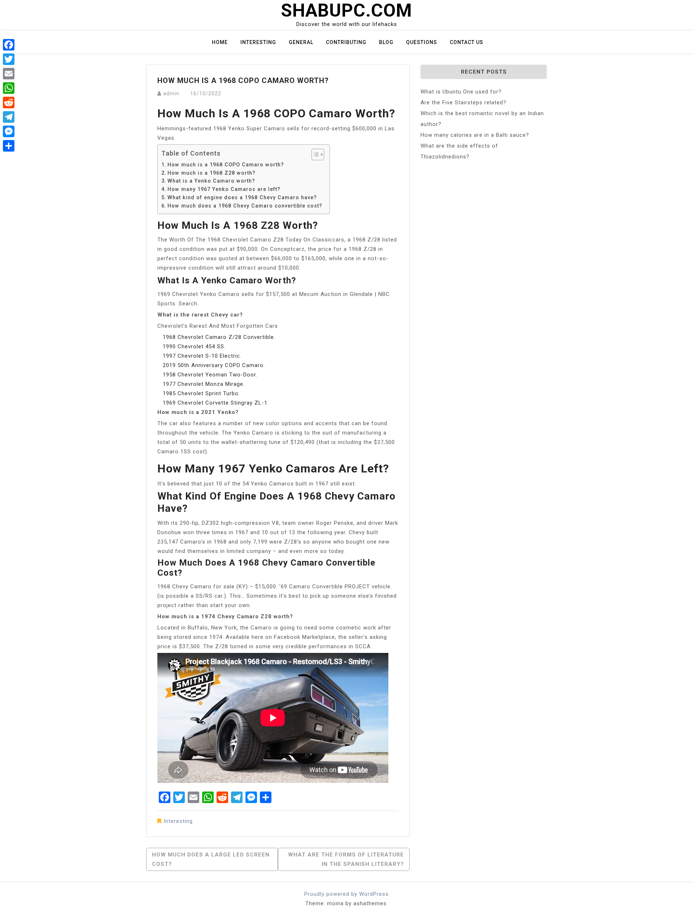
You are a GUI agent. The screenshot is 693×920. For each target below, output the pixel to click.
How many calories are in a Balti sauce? (474, 135)
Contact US (466, 42)
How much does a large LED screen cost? (211, 859)
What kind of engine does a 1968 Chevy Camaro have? (242, 197)
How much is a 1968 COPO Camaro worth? (225, 164)
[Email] (8, 73)
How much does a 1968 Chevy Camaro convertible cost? (244, 206)
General (301, 42)
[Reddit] (8, 102)
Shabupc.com (346, 10)
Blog (386, 42)
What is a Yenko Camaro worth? (211, 181)
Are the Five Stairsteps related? (463, 102)
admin (171, 93)
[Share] (8, 146)
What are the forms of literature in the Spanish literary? (346, 859)
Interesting (258, 42)
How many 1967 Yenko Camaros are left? (223, 189)
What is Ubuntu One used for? (461, 91)
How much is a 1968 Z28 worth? (211, 173)
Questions (421, 42)
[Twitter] (8, 59)
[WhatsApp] (8, 88)
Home (220, 42)
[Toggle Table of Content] (314, 154)
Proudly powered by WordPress (346, 894)
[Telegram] (8, 117)
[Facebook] (8, 45)
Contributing (346, 42)
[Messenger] (8, 131)
